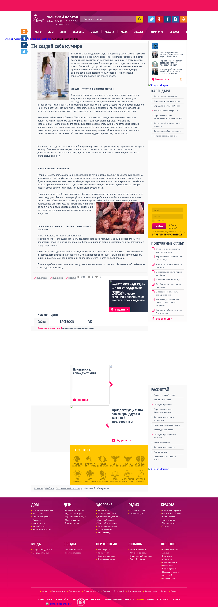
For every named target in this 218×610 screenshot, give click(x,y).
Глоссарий (119, 591)
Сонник (106, 591)
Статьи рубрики (57, 278)
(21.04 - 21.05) (127, 464)
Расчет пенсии (161, 452)
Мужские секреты (138, 552)
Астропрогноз (134, 591)
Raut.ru (98, 608)
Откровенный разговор (141, 556)
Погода (176, 599)
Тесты (163, 591)
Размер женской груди (164, 395)
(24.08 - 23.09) (102, 480)
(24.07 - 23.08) (90, 480)
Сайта (42, 321)
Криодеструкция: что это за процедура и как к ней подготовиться (127, 415)
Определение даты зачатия (167, 101)
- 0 (92, 277)
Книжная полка (169, 562)
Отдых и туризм (137, 510)
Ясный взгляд (104, 532)
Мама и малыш (72, 520)
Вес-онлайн (103, 510)
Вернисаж (167, 556)
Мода (124, 32)
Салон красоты (169, 516)
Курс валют (163, 599)
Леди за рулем (104, 549)
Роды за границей (73, 513)
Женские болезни (106, 520)
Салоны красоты (113, 599)
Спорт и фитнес (105, 529)
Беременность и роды (75, 516)
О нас (50, 599)
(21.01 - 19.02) (90, 464)
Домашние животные (43, 510)
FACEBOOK (67, 321)
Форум (150, 599)
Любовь (174, 32)
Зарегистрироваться (167, 234)
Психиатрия (103, 552)
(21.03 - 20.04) (115, 464)
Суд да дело (74, 591)
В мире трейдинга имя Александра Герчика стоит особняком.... (171, 71)
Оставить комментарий (50, 328)
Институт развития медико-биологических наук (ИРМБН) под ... (171, 54)
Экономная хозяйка (42, 529)
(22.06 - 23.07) (77, 480)
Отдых (94, 32)
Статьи (140, 599)
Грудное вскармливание (165, 135)
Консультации (58, 591)
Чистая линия (169, 523)
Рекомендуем (168, 578)
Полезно (191, 32)
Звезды (138, 32)
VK (90, 321)
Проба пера (167, 565)
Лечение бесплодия (74, 510)
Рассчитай (38, 513)
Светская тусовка (73, 552)
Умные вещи (39, 523)
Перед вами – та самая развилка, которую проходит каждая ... (171, 62)
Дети (63, 32)
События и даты (91, 591)
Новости (161, 79)
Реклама (95, 599)
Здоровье (78, 32)
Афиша (165, 552)
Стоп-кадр (167, 559)
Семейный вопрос (106, 556)
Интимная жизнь (138, 549)
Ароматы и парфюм (171, 510)
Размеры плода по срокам (166, 110)
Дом (51, 32)
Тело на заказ (168, 520)
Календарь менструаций (165, 96)
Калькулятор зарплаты (164, 447)
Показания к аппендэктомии (84, 371)
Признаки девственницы (168, 279)
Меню (38, 32)
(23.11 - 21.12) (140, 480)
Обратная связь (80, 599)
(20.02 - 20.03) (102, 464)
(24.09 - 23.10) (115, 480)
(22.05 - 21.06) (140, 464)
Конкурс (174, 591)
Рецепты (37, 520)
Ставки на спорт (170, 549)
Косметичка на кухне (172, 513)
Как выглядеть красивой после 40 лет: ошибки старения (167, 302)
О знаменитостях (73, 549)
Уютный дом (39, 526)
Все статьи (72, 278)
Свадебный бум (137, 559)
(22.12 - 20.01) (77, 464)
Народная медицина (107, 526)
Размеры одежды (162, 442)
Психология (157, 32)
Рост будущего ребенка (165, 429)
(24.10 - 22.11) (128, 480)
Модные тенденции (42, 549)
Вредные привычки (107, 513)
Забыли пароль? (173, 226)
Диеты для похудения (108, 516)
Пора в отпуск (136, 513)
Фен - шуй (167, 575)
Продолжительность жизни (167, 425)
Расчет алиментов (162, 399)
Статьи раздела (41, 278)
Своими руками (169, 568)
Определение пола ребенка (167, 105)
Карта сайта (62, 599)
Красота (109, 32)
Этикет (165, 526)
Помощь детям (72, 523)
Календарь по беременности (167, 131)
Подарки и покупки (171, 572)
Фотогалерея (151, 591)
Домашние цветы (41, 516)
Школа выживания (106, 559)
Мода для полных (41, 552)
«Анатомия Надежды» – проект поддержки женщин (128, 288)
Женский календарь (107, 523)
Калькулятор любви (163, 404)
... (160, 43)
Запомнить (160, 220)
